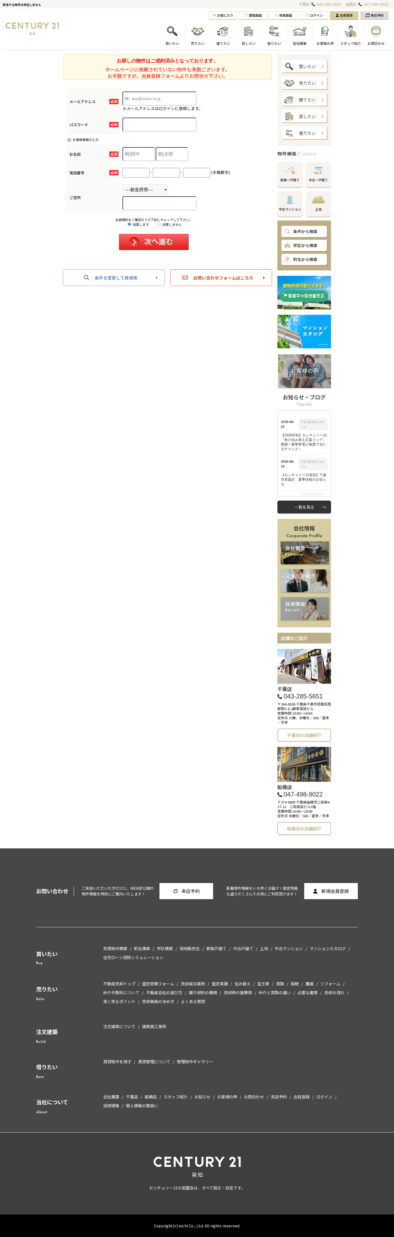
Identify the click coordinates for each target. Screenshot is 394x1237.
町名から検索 (305, 259)
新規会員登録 (335, 891)
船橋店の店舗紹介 (304, 828)
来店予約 (377, 15)
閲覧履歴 (255, 15)
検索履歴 (285, 15)
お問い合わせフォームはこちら (223, 277)
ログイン (316, 15)
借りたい (307, 133)
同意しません (172, 224)
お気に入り (225, 15)
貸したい (307, 116)
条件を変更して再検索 (116, 277)
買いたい (307, 66)
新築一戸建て (290, 180)
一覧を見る (304, 507)
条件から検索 (305, 231)
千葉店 (304, 4)
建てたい (307, 99)
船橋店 (351, 4)
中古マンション (290, 209)
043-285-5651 (329, 4)
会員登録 (346, 15)
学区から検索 (305, 245)
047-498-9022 (376, 4)
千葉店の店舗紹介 (304, 735)
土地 (318, 209)
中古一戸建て (318, 180)
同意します (140, 224)
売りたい (307, 83)
